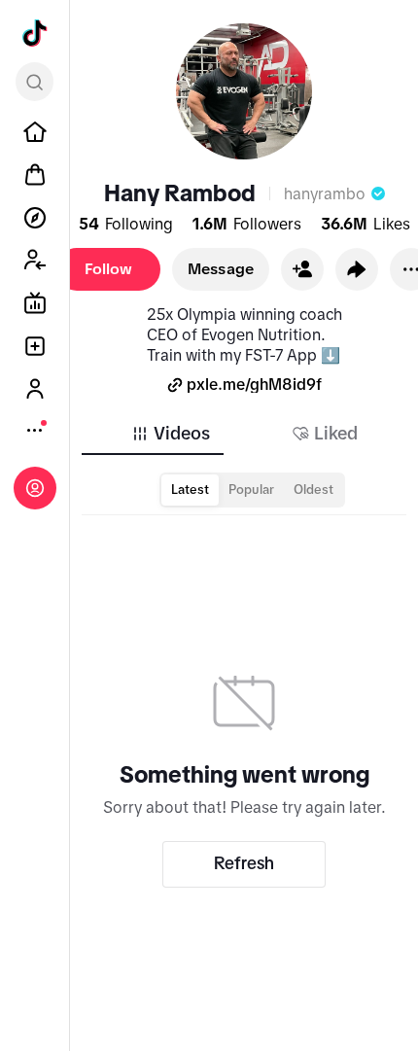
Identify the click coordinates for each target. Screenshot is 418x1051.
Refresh (244, 863)
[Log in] (35, 488)
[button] (302, 269)
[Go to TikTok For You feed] (35, 33)
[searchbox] (34, 81)
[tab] (170, 433)
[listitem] (35, 132)
